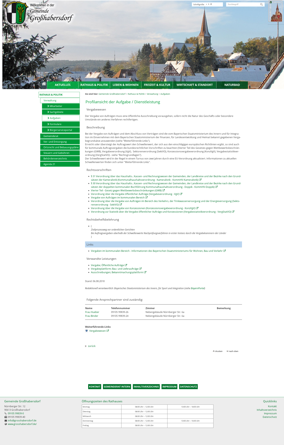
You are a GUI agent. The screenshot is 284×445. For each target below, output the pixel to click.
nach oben (233, 351)
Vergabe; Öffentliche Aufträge (107, 265)
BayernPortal (197, 288)
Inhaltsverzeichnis (267, 409)
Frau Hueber (92, 312)
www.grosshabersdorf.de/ (22, 424)
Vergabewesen (97, 330)
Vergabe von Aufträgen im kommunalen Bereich (118, 197)
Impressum (270, 413)
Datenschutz (270, 417)
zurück (90, 346)
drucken (218, 351)
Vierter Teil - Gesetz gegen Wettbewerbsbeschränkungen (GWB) (126, 190)
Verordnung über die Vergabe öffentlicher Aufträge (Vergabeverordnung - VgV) (135, 194)
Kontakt (272, 406)
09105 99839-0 (16, 413)
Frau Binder (91, 315)
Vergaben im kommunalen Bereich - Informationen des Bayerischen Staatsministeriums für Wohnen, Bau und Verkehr (157, 250)
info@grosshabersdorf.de (22, 420)
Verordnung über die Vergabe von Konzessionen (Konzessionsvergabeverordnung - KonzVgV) (143, 208)
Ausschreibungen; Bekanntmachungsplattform (117, 272)
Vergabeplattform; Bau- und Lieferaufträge (114, 268)
